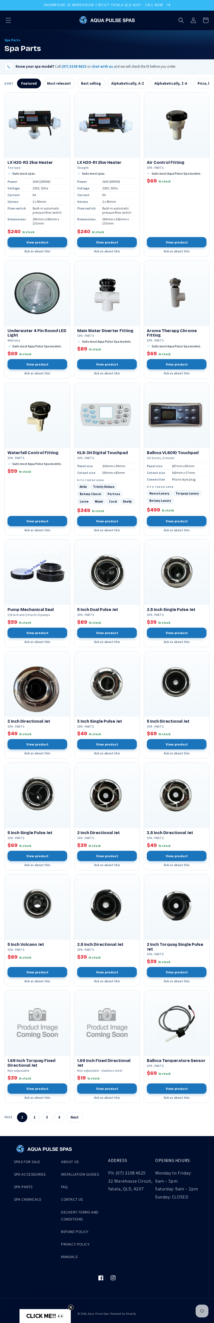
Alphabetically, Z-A (170, 83)
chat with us (102, 66)
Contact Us (72, 1199)
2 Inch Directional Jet (98, 832)
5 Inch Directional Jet (168, 721)
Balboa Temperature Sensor (176, 1060)
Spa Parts (23, 1186)
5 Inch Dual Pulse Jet (97, 609)
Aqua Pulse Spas (99, 1313)
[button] (8, 20)
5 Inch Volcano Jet (26, 944)
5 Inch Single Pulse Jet (30, 832)
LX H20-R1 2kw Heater (99, 162)
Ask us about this (37, 251)
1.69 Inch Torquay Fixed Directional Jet (31, 1063)
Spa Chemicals (27, 1199)
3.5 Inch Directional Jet (170, 832)
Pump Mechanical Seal (31, 609)
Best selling (91, 83)
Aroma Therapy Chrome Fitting (172, 333)
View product (37, 242)
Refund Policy (75, 1231)
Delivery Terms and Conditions (80, 1216)
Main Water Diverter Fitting (105, 330)
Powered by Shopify (123, 1313)
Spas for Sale (27, 1161)
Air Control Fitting (165, 162)
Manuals (69, 1256)
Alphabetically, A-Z (127, 83)
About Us (70, 1161)
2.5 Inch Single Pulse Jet (171, 609)
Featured (29, 83)
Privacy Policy (75, 1244)
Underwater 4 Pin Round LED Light (37, 333)
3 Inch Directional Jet (29, 721)
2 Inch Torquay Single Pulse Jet (175, 947)
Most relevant (59, 83)
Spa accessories (30, 1174)
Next (74, 1117)
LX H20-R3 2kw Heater (30, 162)
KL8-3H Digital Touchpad (102, 452)
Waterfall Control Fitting (33, 452)
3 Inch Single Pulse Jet (99, 721)
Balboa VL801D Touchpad (173, 452)
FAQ (64, 1186)
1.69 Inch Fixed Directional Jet (103, 1063)
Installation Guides (80, 1174)
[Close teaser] (71, 1307)
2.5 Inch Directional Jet (100, 944)
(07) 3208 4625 (74, 66)
